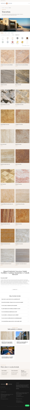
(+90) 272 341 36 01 (3, 397)
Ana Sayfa (3, 7)
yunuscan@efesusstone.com (20, 396)
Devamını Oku (15, 289)
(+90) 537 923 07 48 (3, 396)
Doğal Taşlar (6, 7)
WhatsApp (27, 405)
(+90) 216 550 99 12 (18, 395)
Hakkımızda (17, 388)
